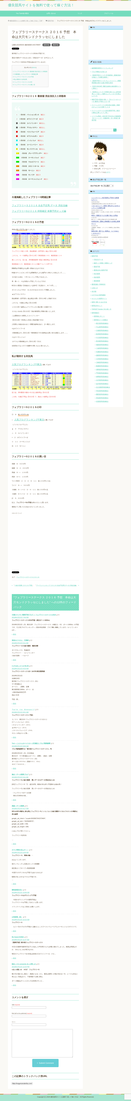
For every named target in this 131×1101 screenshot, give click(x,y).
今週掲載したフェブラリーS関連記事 (25, 74)
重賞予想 (55, 45)
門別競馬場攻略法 (102, 373)
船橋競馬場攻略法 (102, 366)
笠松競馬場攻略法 (102, 391)
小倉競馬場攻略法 (102, 348)
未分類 (94, 291)
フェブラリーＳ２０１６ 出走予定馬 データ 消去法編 (39, 205)
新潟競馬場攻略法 (102, 341)
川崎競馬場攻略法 (102, 362)
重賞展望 (97, 281)
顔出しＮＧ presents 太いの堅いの (24, 964)
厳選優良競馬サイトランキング (102, 68)
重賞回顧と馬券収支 (98, 284)
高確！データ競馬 (18, 806)
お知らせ (95, 288)
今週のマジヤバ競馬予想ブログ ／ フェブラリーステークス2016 (34, 615)
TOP (26, 21)
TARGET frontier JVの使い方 (101, 309)
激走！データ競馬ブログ (20, 774)
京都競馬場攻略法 (102, 330)
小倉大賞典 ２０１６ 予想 (23, 585)
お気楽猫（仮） (17, 917)
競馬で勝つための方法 (99, 302)
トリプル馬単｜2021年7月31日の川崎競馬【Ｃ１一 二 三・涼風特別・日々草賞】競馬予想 (106, 118)
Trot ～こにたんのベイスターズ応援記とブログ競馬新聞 (31, 743)
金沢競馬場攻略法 (102, 384)
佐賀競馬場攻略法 (102, 401)
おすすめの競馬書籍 (98, 295)
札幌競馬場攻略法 (102, 352)
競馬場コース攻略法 (101, 320)
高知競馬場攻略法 (102, 398)
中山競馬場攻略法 (102, 327)
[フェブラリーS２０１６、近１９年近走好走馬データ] (42, 388)
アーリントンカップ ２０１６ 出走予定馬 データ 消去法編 (56, 585)
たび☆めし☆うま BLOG (20, 666)
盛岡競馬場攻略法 (102, 376)
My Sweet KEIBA (18, 937)
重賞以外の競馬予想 (101, 270)
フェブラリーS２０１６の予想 (23, 77)
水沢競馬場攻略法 (102, 380)
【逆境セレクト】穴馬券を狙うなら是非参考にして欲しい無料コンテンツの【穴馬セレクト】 (106, 94)
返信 (14, 634)
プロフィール (108, 13)
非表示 (34, 67)
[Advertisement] (28, 529)
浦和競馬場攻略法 (102, 369)
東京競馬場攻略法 (102, 323)
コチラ (108, 172)
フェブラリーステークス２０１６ (27, 577)
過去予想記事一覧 (96, 186)
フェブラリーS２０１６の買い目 (24, 84)
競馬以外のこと (97, 305)
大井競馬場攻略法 (102, 359)
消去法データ (98, 259)
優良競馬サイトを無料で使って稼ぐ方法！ (41, 5)
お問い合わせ (51, 13)
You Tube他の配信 (22, 13)
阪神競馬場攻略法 (102, 334)
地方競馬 (97, 274)
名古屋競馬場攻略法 (103, 387)
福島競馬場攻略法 (102, 345)
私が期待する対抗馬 (20, 79)
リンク (80, 13)
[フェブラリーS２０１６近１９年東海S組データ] (41, 247)
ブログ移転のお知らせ (99, 71)
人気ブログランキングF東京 (27, 364)
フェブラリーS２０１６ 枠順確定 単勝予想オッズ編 (39, 211)
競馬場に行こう (99, 316)
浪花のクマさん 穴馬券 (20, 640)
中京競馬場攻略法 (102, 337)
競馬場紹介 (95, 313)
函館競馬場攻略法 (102, 355)
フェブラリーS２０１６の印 (22, 82)
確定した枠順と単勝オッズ (103, 263)
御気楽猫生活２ (17, 890)
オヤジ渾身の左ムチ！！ (20, 850)
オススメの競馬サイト (99, 298)
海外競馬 (97, 277)
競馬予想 (46, 45)
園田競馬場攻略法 (102, 394)
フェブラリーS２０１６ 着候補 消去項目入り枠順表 (30, 71)
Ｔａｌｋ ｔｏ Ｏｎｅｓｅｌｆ (23, 709)
